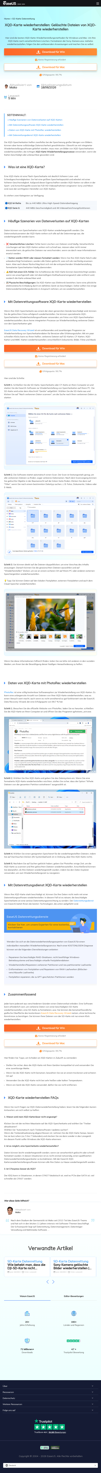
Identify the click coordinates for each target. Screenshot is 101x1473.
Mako (13, 87)
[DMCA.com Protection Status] (56, 1447)
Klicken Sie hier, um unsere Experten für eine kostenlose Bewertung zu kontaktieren (47, 926)
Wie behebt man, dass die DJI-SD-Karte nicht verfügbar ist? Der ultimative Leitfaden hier (26, 1266)
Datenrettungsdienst (84, 900)
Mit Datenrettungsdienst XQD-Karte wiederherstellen (35, 135)
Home (7, 18)
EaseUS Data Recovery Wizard (19, 330)
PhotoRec (9, 692)
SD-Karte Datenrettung (23, 18)
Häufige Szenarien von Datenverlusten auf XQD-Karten (35, 119)
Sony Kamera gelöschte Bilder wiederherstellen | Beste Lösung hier (71, 1266)
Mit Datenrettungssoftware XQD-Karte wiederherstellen (36, 125)
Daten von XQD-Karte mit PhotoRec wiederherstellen (35, 130)
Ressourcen (8, 1392)
